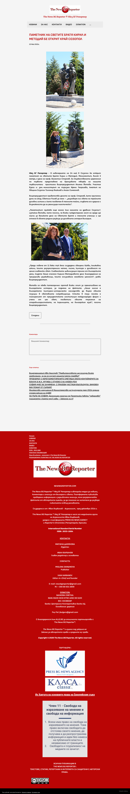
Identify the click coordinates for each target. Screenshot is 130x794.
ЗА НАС (44, 24)
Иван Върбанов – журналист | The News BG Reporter (47, 455)
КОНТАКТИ (57, 24)
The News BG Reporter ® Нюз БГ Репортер (65, 17)
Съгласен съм (36, 792)
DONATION (80, 24)
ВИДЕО (69, 24)
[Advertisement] (65, 415)
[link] (65, 9)
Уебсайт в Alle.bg (123, 791)
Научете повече (26, 792)
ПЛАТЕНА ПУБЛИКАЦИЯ (38, 452)
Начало (31, 436)
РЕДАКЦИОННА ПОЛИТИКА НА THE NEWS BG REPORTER (49, 457)
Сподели (35, 315)
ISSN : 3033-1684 (35, 450)
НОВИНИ (33, 24)
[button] (65, 468)
